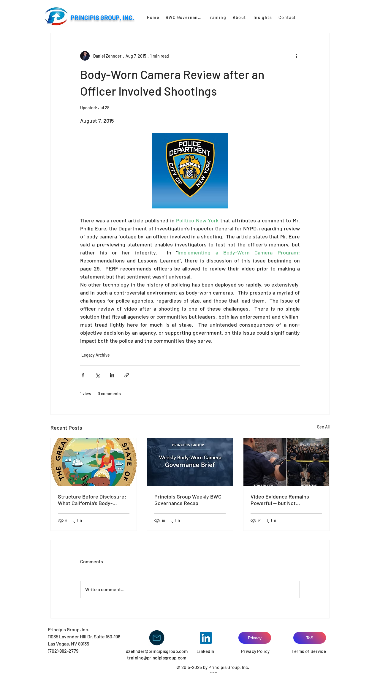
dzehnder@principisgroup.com (157, 651)
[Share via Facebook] (83, 375)
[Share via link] (126, 375)
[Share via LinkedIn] (112, 375)
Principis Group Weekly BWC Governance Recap (187, 499)
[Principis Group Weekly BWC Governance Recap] (190, 462)
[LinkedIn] (206, 638)
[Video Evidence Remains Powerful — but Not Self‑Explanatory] (286, 462)
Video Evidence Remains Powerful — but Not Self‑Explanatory (280, 499)
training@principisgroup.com (156, 657)
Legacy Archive (95, 354)
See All (323, 426)
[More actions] (296, 55)
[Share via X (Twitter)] (97, 375)
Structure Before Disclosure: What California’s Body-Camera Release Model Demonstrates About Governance (92, 499)
